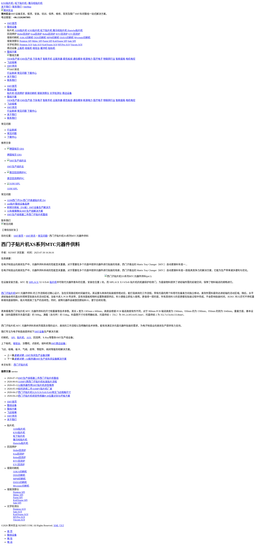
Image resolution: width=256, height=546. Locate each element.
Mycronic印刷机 (82, 37)
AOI (29, 337)
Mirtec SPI (37, 41)
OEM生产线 (13, 59)
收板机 (28, 48)
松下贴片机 (21, 3)
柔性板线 (67, 59)
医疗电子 (98, 59)
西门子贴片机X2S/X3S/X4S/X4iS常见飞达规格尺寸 (44, 392)
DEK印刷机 (40, 37)
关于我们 (6, 6)
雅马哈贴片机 (35, 3)
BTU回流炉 (62, 34)
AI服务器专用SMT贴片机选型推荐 (36, 385)
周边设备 (12, 48)
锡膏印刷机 (13, 37)
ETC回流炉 (74, 34)
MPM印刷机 (53, 37)
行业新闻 (12, 73)
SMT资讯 (12, 66)
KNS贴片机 (7, 3)
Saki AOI (37, 44)
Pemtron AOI (26, 44)
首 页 (9, 531)
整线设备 (12, 27)
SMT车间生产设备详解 (32, 355)
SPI (13, 337)
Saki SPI (72, 41)
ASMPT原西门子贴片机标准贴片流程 (37, 381)
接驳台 (36, 48)
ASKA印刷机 (26, 37)
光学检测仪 (13, 44)
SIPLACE (34, 282)
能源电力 (88, 59)
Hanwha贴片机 (75, 30)
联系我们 (17, 6)
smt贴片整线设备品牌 (18, 204)
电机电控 (130, 59)
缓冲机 (43, 48)
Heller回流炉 (23, 34)
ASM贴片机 (21, 30)
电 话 (9, 542)
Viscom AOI (76, 44)
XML (56, 525)
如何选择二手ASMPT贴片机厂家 (35, 388)
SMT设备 (39, 331)
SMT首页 (12, 23)
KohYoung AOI (49, 44)
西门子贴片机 (8, 293)
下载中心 (32, 73)
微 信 (9, 538)
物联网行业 (109, 59)
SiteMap (27, 6)
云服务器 (57, 59)
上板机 (20, 48)
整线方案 (12, 51)
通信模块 (78, 59)
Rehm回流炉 (49, 34)
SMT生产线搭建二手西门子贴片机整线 (27, 214)
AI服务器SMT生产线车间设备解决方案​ (40, 359)
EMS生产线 (26, 59)
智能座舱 (120, 59)
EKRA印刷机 (67, 37)
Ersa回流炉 (36, 34)
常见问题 (22, 73)
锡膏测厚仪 (13, 41)
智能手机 (47, 59)
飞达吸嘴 (12, 62)
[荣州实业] (7, 10)
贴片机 (10, 30)
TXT (61, 525)
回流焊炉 (12, 34)
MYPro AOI (64, 44)
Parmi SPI (47, 41)
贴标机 (51, 48)
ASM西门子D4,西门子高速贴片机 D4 (26, 200)
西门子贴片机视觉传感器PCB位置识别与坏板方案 (44, 396)
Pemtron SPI (25, 41)
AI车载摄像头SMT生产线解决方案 (25, 211)
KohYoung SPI (60, 41)
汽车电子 (37, 59)
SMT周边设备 (58, 343)
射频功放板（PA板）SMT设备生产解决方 (29, 207)
